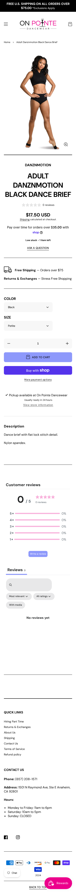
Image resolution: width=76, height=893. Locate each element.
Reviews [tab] (16, 569)
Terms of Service (14, 749)
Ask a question (38, 248)
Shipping (25, 219)
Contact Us (11, 743)
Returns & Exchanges (17, 727)
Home (7, 42)
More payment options (38, 379)
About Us (9, 732)
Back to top (38, 887)
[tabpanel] (38, 619)
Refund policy (12, 754)
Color (10, 299)
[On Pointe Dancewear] (38, 24)
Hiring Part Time (14, 721)
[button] (6, 24)
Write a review (38, 553)
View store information (38, 404)
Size (7, 317)
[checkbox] (15, 605)
